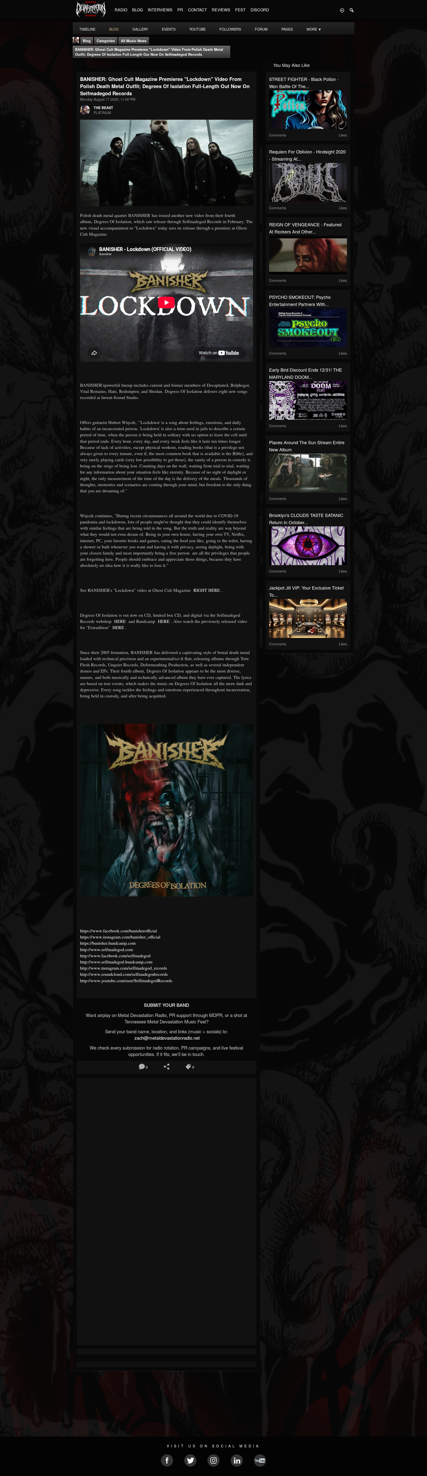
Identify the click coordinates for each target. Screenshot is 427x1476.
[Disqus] (167, 1147)
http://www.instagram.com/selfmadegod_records (123, 968)
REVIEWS (221, 10)
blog (114, 29)
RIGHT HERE (206, 590)
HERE (119, 621)
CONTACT (197, 10)
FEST (240, 10)
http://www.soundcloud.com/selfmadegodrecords (124, 974)
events (168, 29)
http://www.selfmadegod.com (106, 949)
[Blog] (77, 64)
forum (261, 29)
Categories (106, 40)
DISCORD (260, 10)
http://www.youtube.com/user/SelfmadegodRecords (126, 980)
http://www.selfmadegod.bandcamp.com (116, 962)
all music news (134, 40)
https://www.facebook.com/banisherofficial (118, 931)
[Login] (342, 10)
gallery (140, 29)
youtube (197, 29)
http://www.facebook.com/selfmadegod (115, 955)
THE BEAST (103, 107)
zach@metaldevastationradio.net (166, 1038)
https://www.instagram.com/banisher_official (120, 937)
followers (230, 29)
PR (180, 10)
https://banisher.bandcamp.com (108, 943)
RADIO (121, 10)
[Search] (351, 10)
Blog (87, 40)
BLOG (137, 10)
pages (287, 29)
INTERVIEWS (160, 10)
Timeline (87, 29)
